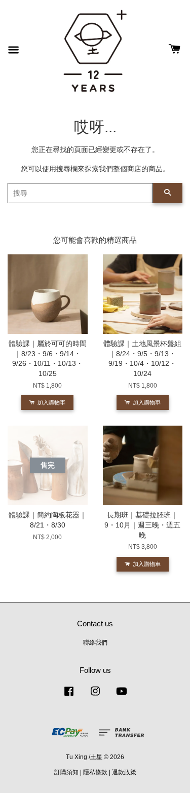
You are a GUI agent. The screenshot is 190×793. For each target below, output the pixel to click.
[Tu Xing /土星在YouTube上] (122, 696)
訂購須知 (66, 772)
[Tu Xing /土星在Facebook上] (69, 696)
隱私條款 (95, 772)
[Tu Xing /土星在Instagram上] (95, 696)
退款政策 (124, 772)
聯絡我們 (95, 642)
